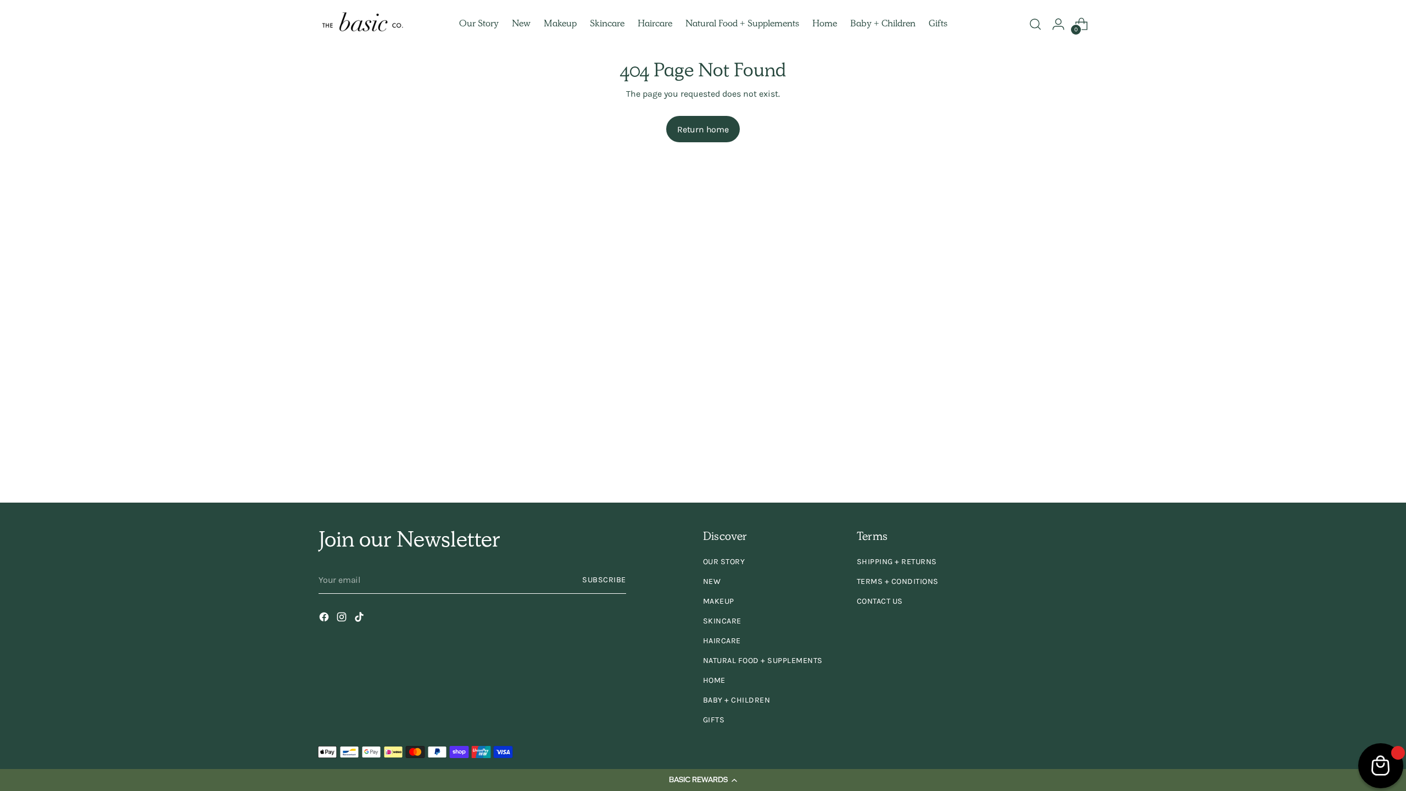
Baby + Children (737, 700)
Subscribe (604, 579)
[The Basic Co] (362, 24)
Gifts (714, 720)
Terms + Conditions (898, 581)
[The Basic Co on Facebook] (325, 618)
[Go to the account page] (1058, 24)
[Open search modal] (1035, 24)
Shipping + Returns (897, 561)
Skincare (722, 621)
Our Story (724, 561)
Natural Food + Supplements (763, 660)
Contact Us (880, 601)
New (712, 581)
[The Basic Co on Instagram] (342, 618)
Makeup (718, 601)
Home (714, 680)
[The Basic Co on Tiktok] (360, 618)
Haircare (722, 640)
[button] (703, 780)
